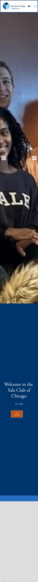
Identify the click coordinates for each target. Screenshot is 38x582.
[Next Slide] (34, 158)
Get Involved (17, 414)
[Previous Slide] (3, 158)
